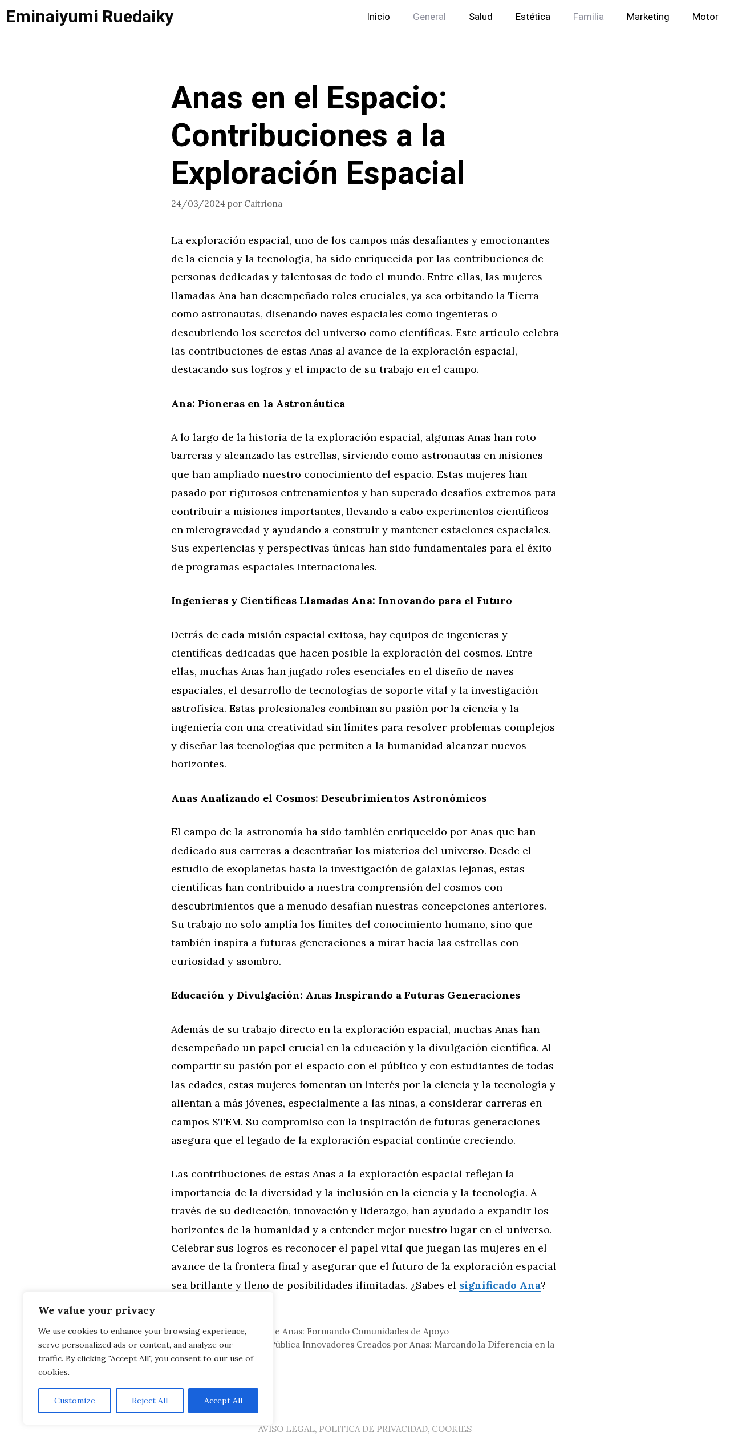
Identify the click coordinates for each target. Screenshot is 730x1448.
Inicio (378, 17)
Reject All (150, 1400)
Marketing (648, 17)
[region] (148, 1358)
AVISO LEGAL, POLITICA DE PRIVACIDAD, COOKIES (365, 1428)
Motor (705, 17)
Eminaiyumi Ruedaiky (89, 17)
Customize (74, 1400)
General (429, 17)
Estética (533, 17)
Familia (588, 17)
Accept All (223, 1400)
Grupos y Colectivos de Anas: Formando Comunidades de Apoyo (317, 1331)
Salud (481, 17)
